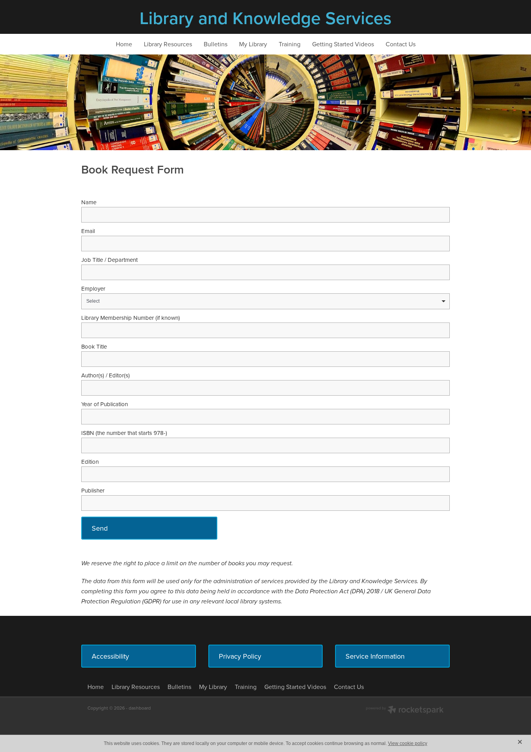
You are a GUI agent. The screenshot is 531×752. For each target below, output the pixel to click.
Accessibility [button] (110, 656)
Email (88, 231)
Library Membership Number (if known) (130, 318)
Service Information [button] (375, 656)
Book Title (94, 346)
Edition (90, 462)
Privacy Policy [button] (240, 656)
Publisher (93, 490)
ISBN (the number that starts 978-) (124, 433)
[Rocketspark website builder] (405, 710)
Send (100, 528)
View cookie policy (407, 743)
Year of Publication (104, 404)
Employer (93, 288)
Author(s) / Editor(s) (105, 375)
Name (88, 202)
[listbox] (265, 301)
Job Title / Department (109, 260)
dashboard (140, 708)
